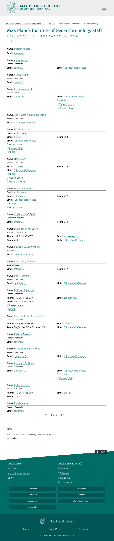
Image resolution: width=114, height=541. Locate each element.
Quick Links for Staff (70, 463)
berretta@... (19, 342)
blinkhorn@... (20, 370)
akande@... (19, 82)
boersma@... (20, 411)
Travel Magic (66, 482)
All (76, 36)
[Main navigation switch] (104, 8)
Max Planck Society (81, 501)
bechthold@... (20, 283)
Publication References (75, 67)
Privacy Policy (54, 529)
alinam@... (19, 137)
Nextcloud (65, 477)
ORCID (62, 100)
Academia (64, 374)
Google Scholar (66, 108)
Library (11, 477)
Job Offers (13, 468)
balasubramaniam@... (25, 254)
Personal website (17, 181)
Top (103, 452)
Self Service (33, 507)
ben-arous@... (70, 297)
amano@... (19, 166)
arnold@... (19, 222)
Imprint (26, 529)
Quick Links (14, 463)
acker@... (18, 67)
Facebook (33, 495)
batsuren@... (20, 269)
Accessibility (85, 529)
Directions (81, 489)
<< (46, 414)
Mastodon (33, 489)
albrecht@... (19, 96)
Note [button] (10, 429)
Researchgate (16, 305)
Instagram (32, 501)
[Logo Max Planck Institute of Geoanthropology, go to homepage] (52, 7)
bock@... (68, 392)
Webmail (64, 473)
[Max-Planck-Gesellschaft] (45, 521)
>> (67, 414)
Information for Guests (19, 473)
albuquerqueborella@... (25, 122)
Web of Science (66, 104)
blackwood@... (21, 356)
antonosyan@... (21, 196)
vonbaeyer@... (71, 236)
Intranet (64, 468)
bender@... (69, 323)
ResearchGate (16, 148)
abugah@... (19, 53)
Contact (81, 495)
